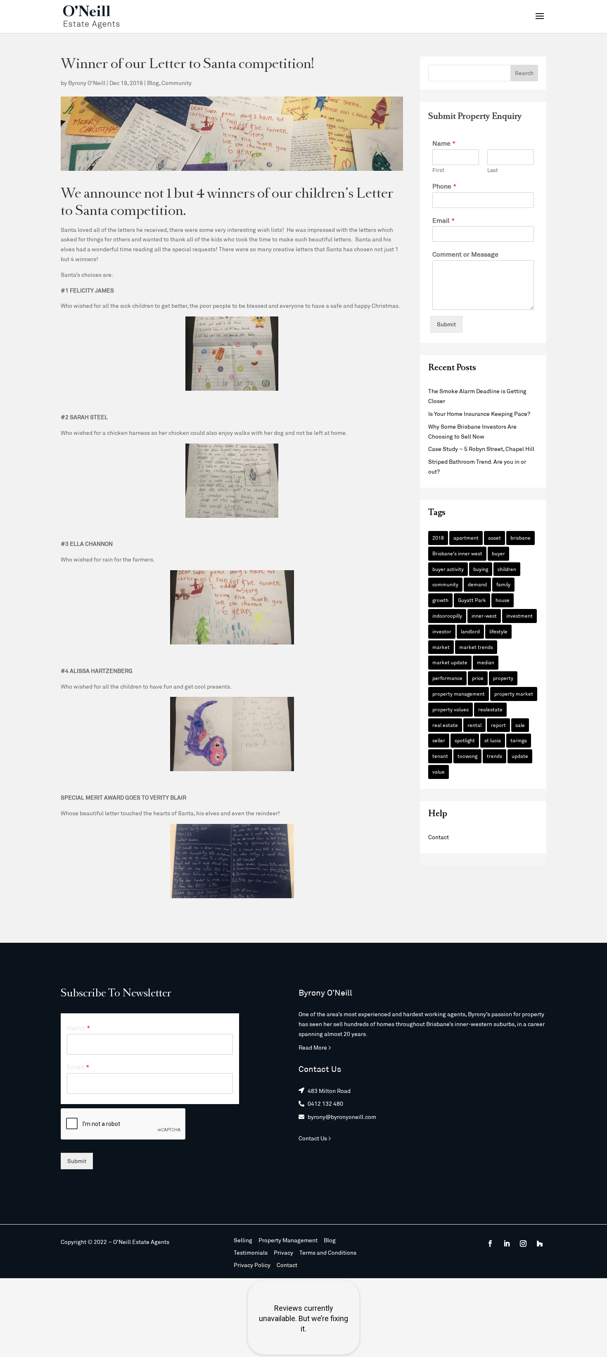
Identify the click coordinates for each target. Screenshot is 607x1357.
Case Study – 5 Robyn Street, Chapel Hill (481, 448)
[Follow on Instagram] (523, 1243)
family (503, 584)
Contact (438, 836)
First (438, 170)
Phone (444, 186)
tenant (440, 756)
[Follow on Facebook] (490, 1243)
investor (441, 631)
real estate (445, 725)
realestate (490, 709)
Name (444, 143)
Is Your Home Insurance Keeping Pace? (479, 413)
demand (477, 584)
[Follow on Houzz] (539, 1243)
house (503, 600)
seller (438, 740)
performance (447, 678)
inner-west (484, 615)
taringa (518, 740)
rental (474, 725)
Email (443, 220)
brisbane (520, 537)
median (485, 662)
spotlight (465, 740)
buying (480, 569)
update (520, 756)
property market (513, 693)
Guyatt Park (472, 600)
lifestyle (498, 631)
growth (440, 600)
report (498, 725)
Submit (446, 324)
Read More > (315, 1047)
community (445, 584)
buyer (498, 553)
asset (494, 537)
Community (176, 82)
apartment (466, 537)
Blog (153, 82)
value (438, 771)
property (503, 678)
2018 (438, 537)
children (507, 569)
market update (449, 662)
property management (458, 693)
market (441, 647)
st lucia (492, 740)
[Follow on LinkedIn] (506, 1243)
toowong (467, 756)
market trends (476, 647)
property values (450, 709)
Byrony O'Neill (86, 82)
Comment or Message (465, 254)
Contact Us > (315, 1138)
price (478, 678)
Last (492, 170)
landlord (470, 631)
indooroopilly (447, 615)
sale (520, 725)
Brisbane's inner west (457, 553)
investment (519, 615)
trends (494, 756)
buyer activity (448, 569)
